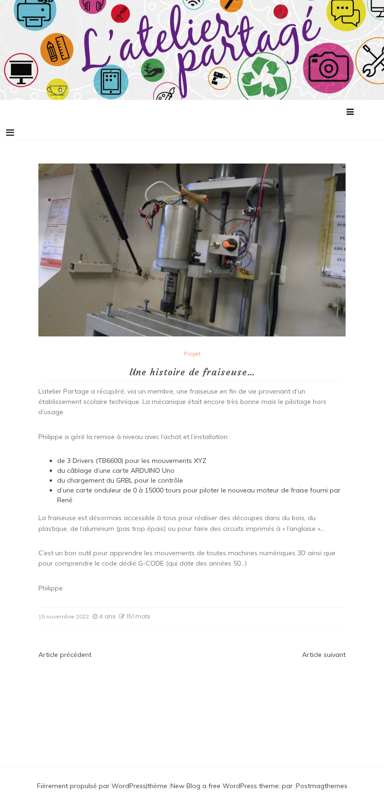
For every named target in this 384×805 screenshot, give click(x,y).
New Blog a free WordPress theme (224, 786)
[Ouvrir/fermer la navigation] (10, 133)
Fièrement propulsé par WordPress (91, 786)
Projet (192, 353)
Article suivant (324, 654)
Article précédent (64, 654)
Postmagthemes (321, 786)
